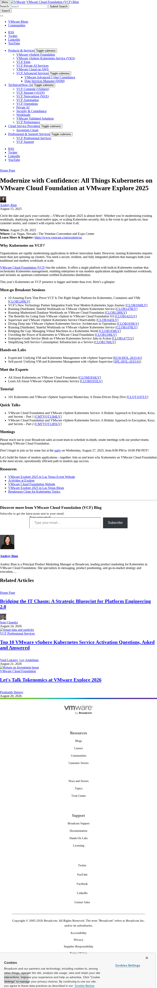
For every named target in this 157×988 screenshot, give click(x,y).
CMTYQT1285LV (48, 424)
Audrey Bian (8, 205)
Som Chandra (9, 622)
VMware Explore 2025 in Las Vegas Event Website (41, 477)
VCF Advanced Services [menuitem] (32, 73)
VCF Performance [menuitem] (28, 122)
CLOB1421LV (126, 316)
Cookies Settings (127, 965)
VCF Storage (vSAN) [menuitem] (30, 92)
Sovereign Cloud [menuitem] (27, 130)
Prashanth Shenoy (11, 692)
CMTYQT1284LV (48, 416)
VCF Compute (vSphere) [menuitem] (32, 89)
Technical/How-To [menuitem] (20, 85)
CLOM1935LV (91, 381)
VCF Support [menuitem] (25, 142)
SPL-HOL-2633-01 (127, 361)
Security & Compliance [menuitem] (31, 111)
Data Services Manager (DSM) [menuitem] (45, 81)
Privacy (78, 939)
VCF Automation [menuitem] (27, 100)
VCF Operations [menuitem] (27, 103)
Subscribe (115, 522)
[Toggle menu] (1, 15)
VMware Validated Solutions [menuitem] (35, 118)
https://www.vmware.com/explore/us (58, 237)
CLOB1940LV (136, 305)
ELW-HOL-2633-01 (127, 358)
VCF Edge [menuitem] (23, 62)
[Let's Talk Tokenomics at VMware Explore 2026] (19, 667)
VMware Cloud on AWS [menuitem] (32, 69)
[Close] (147, 958)
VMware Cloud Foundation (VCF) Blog (52, 2)
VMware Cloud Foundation (18, 671)
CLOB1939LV (128, 323)
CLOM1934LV (89, 377)
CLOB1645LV (107, 320)
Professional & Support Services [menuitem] (29, 134)
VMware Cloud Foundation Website (31, 484)
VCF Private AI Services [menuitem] (32, 65)
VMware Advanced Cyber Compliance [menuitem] (50, 77)
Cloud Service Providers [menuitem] (24, 126)
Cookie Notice (84, 985)
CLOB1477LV (123, 338)
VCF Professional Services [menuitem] (33, 138)
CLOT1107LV (137, 397)
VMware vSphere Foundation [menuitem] (35, 54)
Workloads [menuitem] (23, 115)
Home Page (7, 170)
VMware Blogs (18, 21)
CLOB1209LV (19, 301)
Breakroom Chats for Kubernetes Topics (34, 491)
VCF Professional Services (17, 633)
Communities (16, 25)
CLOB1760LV (105, 342)
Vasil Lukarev (9, 660)
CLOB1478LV (126, 309)
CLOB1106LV (106, 334)
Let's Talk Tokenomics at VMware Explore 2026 (50, 679)
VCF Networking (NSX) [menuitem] (32, 96)
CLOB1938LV (110, 331)
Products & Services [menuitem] (21, 50)
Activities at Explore (21, 480)
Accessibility (78, 933)
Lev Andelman (29, 660)
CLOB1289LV (116, 312)
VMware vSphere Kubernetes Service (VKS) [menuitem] (45, 58)
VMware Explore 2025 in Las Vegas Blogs (36, 488)
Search (4, 6)
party (57, 450)
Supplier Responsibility (78, 946)
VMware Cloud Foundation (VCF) (22, 267)
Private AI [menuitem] (22, 107)
